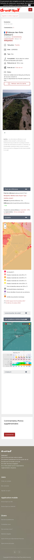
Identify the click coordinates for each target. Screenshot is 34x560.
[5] (12, 24)
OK (29, 5)
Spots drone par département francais (12, 538)
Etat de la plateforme (7, 519)
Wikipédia (8, 40)
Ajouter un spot (5, 490)
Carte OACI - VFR (25, 210)
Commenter (9, 434)
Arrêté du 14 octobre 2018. (13, 303)
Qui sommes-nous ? (7, 529)
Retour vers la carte (18, 83)
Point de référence (11, 189)
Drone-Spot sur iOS (7, 501)
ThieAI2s (17, 45)
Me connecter (5, 486)
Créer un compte (6, 481)
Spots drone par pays (7, 543)
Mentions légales (6, 534)
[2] (7, 24)
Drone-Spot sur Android (8, 506)
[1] (5, 24)
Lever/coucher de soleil (13, 313)
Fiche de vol (19, 67)
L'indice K (8, 372)
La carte (8, 217)
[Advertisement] (17, 168)
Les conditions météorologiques (16, 319)
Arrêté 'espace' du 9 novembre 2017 (15, 301)
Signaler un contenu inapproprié (10, 15)
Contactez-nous (6, 524)
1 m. (20, 39)
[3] (8, 24)
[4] (10, 24)
